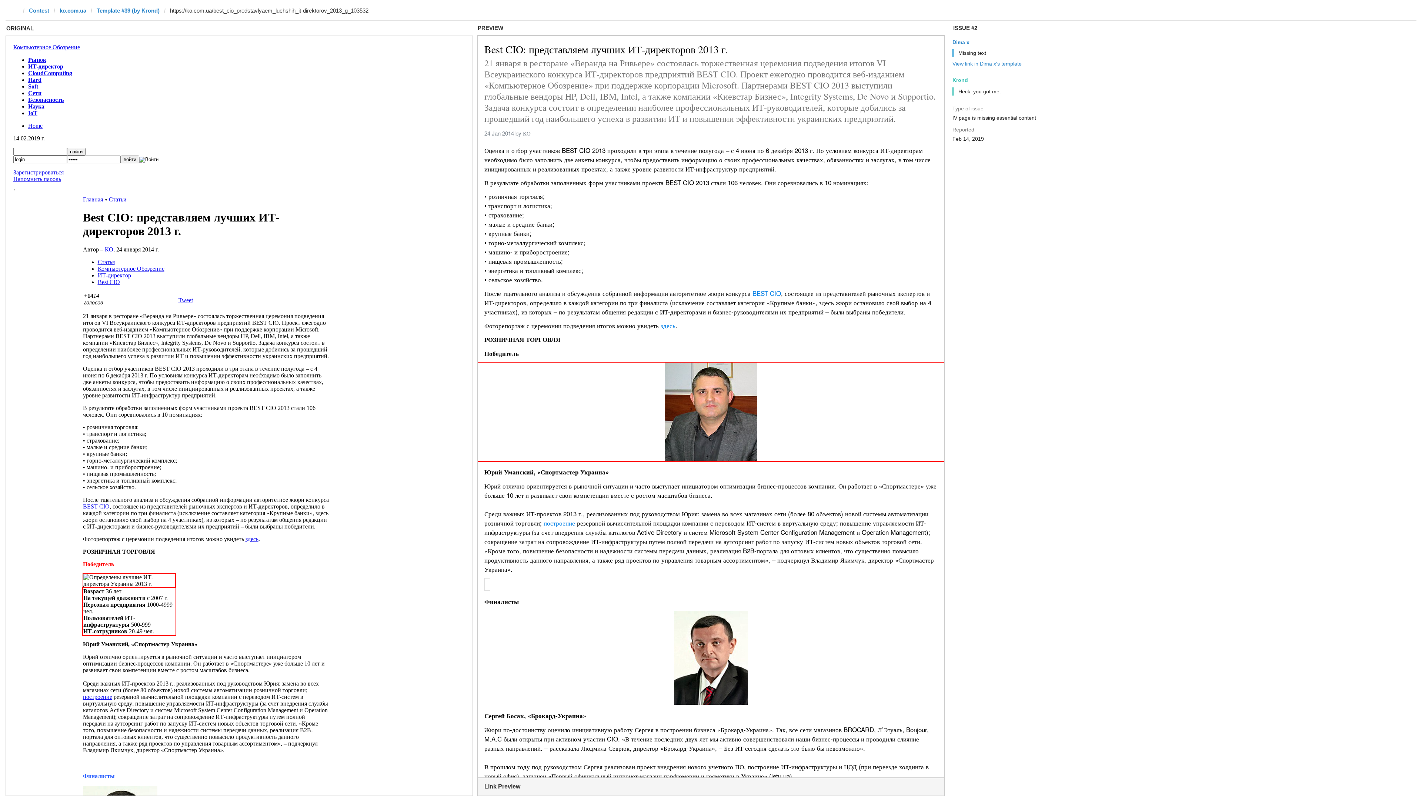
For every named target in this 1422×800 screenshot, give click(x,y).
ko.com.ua (73, 10)
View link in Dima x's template (987, 64)
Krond (960, 80)
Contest (39, 10)
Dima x (960, 42)
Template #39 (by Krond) (128, 10)
